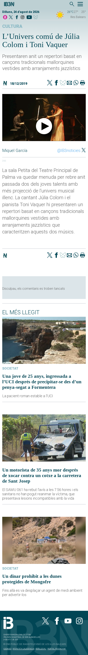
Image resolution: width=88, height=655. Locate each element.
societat (10, 368)
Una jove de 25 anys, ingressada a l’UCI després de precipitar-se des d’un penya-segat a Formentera (41, 381)
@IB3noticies (68, 150)
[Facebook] (17, 17)
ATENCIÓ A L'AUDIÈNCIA (23, 649)
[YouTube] (29, 17)
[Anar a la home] (5, 17)
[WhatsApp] (76, 83)
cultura (12, 26)
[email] (69, 83)
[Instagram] (22, 17)
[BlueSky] (36, 17)
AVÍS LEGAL (41, 649)
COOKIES (7, 649)
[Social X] (11, 17)
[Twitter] (50, 83)
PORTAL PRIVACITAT (56, 649)
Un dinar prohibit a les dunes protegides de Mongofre (32, 579)
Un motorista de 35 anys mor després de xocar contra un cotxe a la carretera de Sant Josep (41, 475)
